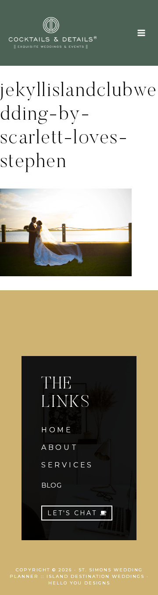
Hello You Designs (79, 583)
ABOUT (60, 447)
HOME (57, 430)
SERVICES (67, 465)
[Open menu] (141, 32)
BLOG (51, 485)
